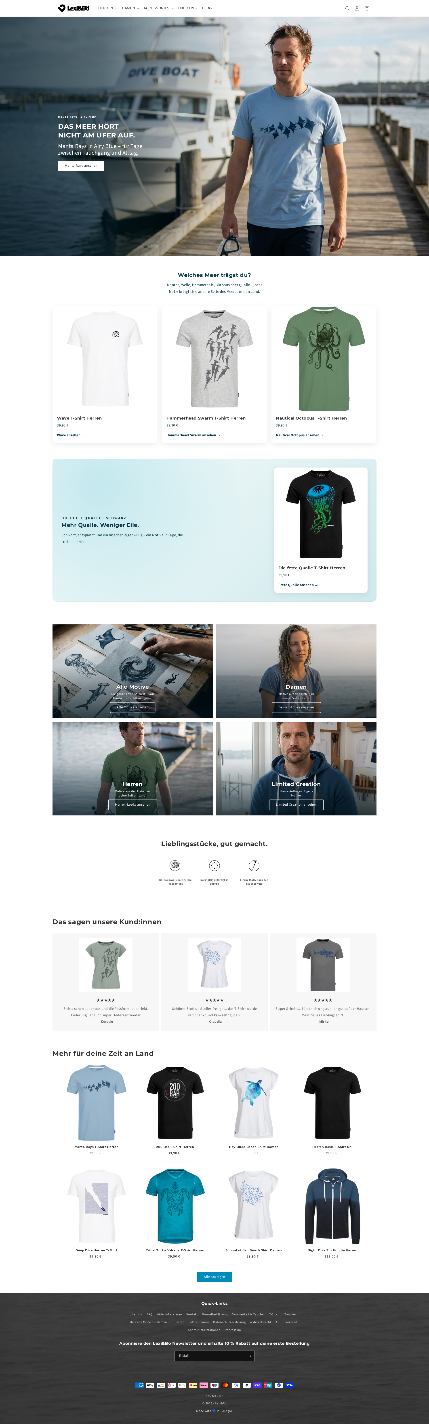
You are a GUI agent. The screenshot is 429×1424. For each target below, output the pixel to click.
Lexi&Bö (221, 1403)
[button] (108, 8)
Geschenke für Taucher (248, 1314)
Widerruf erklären (169, 1314)
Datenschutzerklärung (229, 1322)
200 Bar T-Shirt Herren (175, 1147)
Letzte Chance (199, 1322)
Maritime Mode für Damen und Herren (157, 1322)
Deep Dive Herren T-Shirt (96, 1250)
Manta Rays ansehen (81, 165)
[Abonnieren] (249, 1356)
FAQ (149, 1314)
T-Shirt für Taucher (282, 1314)
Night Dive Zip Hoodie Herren (333, 1250)
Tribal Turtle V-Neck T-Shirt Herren (175, 1250)
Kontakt (192, 1314)
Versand (291, 1322)
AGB (278, 1322)
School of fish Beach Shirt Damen (254, 1250)
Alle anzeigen (214, 1276)
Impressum (233, 1330)
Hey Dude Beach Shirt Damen (254, 1147)
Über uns (136, 1314)
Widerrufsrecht (260, 1322)
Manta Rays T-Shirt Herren (97, 1147)
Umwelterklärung (214, 1314)
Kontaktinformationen (204, 1330)
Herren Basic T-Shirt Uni (332, 1147)
